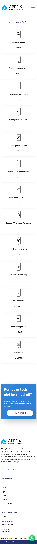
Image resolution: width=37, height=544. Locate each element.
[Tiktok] (8, 469)
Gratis (18, 48)
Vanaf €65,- (18, 306)
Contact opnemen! (20, 413)
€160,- (18, 74)
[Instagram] (14, 469)
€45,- (18, 254)
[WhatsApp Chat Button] (32, 538)
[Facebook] (3, 469)
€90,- (18, 177)
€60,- (18, 203)
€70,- (18, 99)
